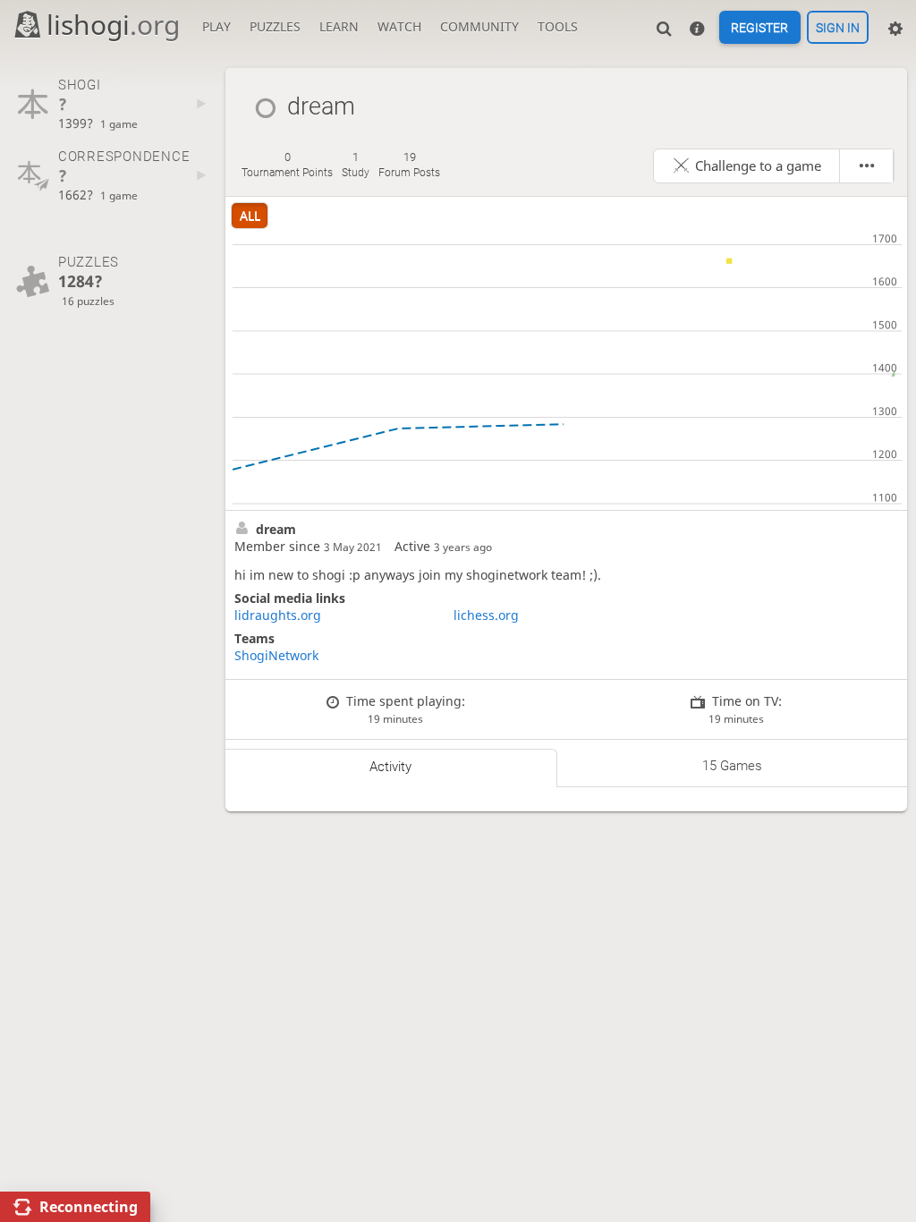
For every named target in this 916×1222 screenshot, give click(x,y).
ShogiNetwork (276, 655)
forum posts (409, 164)
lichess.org (486, 615)
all (250, 215)
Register (759, 28)
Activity (390, 767)
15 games (732, 766)
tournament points (287, 164)
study (355, 164)
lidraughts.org (277, 615)
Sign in (838, 28)
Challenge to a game (758, 165)
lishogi (113, 24)
